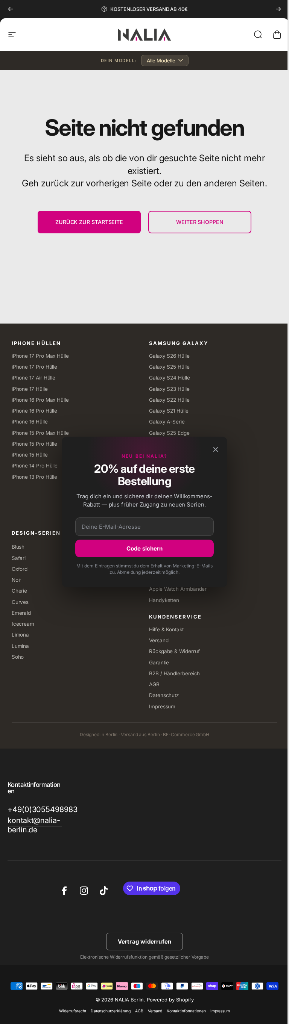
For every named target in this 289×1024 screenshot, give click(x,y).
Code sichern (142, 548)
